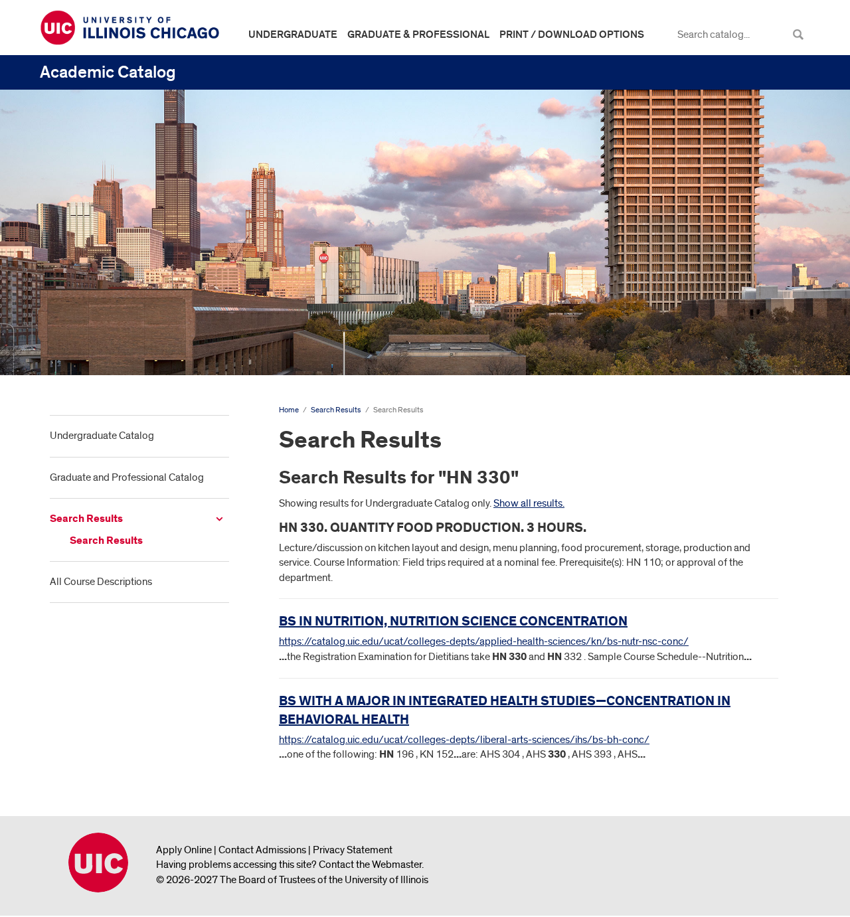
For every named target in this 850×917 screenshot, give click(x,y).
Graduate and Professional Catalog (127, 477)
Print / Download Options (571, 34)
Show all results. (528, 503)
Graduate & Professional (418, 34)
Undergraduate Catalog (102, 435)
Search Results (86, 519)
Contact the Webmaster (370, 864)
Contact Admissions (262, 850)
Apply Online (184, 850)
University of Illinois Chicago (98, 862)
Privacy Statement (352, 850)
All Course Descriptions (101, 581)
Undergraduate (292, 34)
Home (289, 410)
